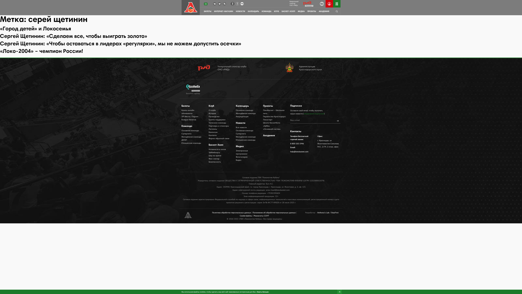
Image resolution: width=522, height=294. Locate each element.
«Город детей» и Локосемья (35, 29)
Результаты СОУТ (261, 216)
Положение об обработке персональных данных (274, 213)
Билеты (207, 12)
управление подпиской (314, 114)
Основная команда (190, 131)
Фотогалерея (241, 157)
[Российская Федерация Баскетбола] (242, 3)
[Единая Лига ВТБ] (232, 3)
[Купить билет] (337, 3)
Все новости (241, 128)
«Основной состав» (272, 129)
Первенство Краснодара (274, 117)
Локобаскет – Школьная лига (273, 112)
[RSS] (224, 4)
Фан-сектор (214, 159)
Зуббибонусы (214, 153)
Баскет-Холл (288, 12)
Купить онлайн (187, 110)
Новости (240, 12)
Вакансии (213, 132)
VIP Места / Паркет (189, 117)
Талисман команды (217, 123)
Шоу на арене (215, 156)
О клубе (212, 110)
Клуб (276, 12)
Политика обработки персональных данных (231, 213)
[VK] (214, 4)
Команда (266, 12)
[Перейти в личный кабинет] (329, 3)
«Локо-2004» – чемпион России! (41, 51)
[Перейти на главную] (190, 7)
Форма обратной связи (219, 139)
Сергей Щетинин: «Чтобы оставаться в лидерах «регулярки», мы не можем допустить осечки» (120, 44)
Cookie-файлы (246, 216)
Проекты (311, 12)
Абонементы (186, 114)
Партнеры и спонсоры (219, 126)
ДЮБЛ (184, 140)
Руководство (214, 117)
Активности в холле (217, 150)
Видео (238, 160)
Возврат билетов (188, 120)
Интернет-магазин (223, 12)
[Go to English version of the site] (206, 4)
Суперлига (186, 134)
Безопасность (215, 162)
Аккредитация (242, 117)
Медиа (301, 12)
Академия (324, 12)
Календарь (253, 12)
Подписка (296, 106)
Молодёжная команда (191, 137)
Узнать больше (263, 292)
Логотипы (213, 129)
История (212, 114)
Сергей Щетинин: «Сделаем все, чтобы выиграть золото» (73, 36)
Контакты (213, 136)
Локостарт (267, 120)
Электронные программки (242, 152)
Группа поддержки (217, 120)
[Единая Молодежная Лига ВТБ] (237, 3)
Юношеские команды (191, 143)
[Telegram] (219, 4)
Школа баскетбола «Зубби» (271, 124)
